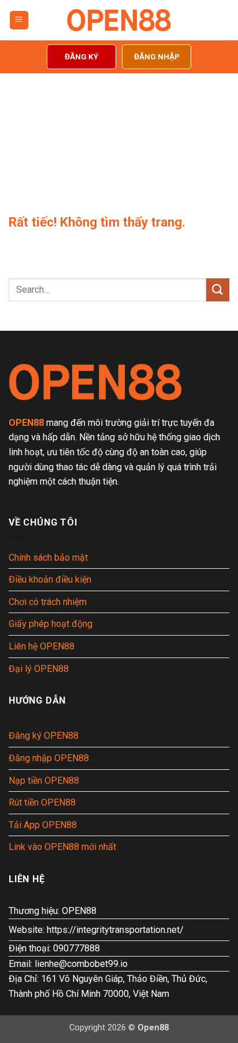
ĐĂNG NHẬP (157, 56)
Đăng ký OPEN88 (44, 735)
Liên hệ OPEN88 (42, 646)
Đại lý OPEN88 (39, 668)
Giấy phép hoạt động (50, 623)
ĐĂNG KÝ (81, 56)
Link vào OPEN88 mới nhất (62, 846)
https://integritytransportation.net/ (115, 929)
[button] (19, 20)
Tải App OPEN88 (43, 824)
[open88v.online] (119, 20)
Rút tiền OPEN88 (42, 802)
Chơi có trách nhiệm (48, 601)
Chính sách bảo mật (48, 557)
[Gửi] (217, 289)
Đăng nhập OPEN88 (49, 758)
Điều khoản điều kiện (50, 579)
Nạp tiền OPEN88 (44, 780)
